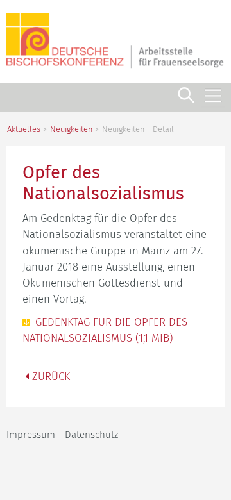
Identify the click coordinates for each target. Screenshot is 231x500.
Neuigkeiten (71, 129)
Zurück (51, 376)
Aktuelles (23, 129)
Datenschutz (91, 434)
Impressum (30, 434)
